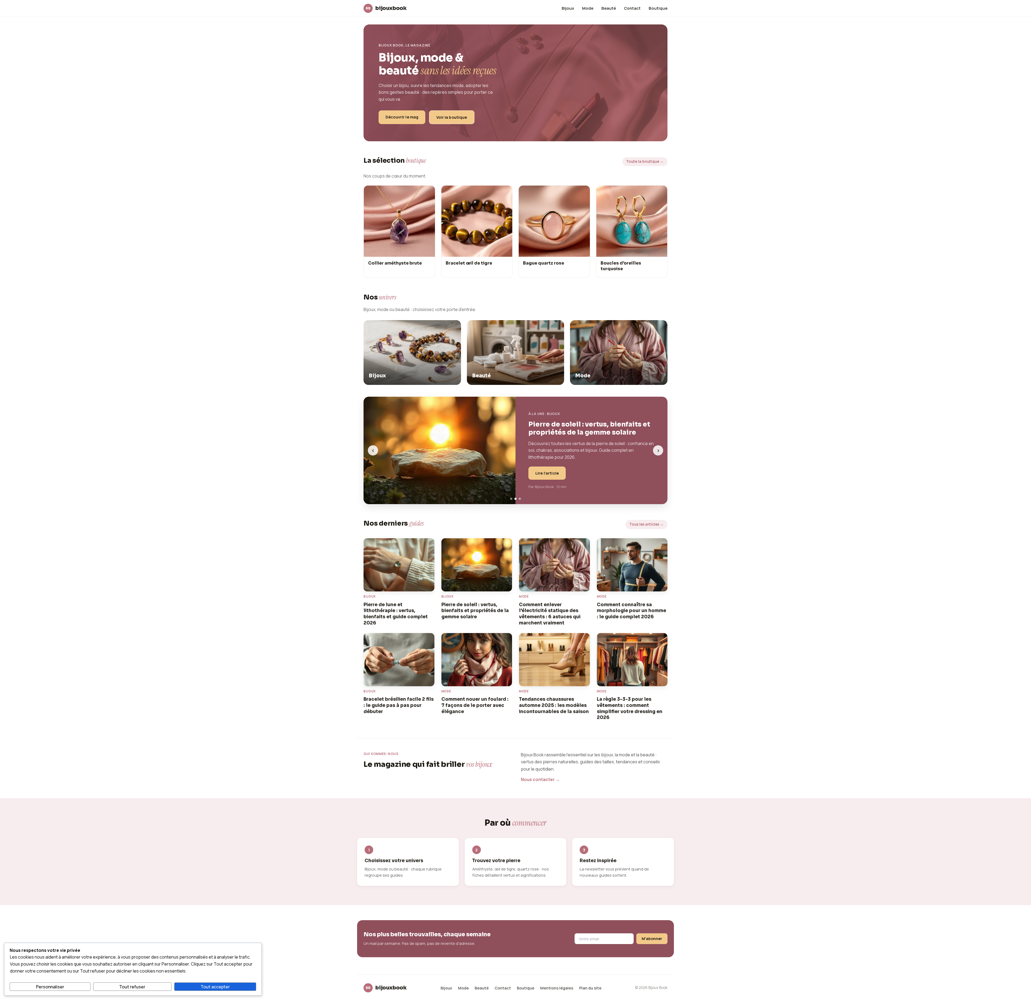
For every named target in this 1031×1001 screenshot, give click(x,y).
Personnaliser (50, 987)
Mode (587, 8)
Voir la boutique (451, 117)
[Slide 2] (515, 499)
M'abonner (652, 938)
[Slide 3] (520, 499)
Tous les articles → (646, 524)
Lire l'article (547, 473)
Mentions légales (556, 988)
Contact (632, 8)
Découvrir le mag (402, 117)
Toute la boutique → (645, 161)
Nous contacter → (540, 779)
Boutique (658, 8)
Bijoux (568, 8)
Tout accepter (215, 987)
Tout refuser (132, 987)
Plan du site (590, 988)
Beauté (608, 8)
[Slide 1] (511, 499)
